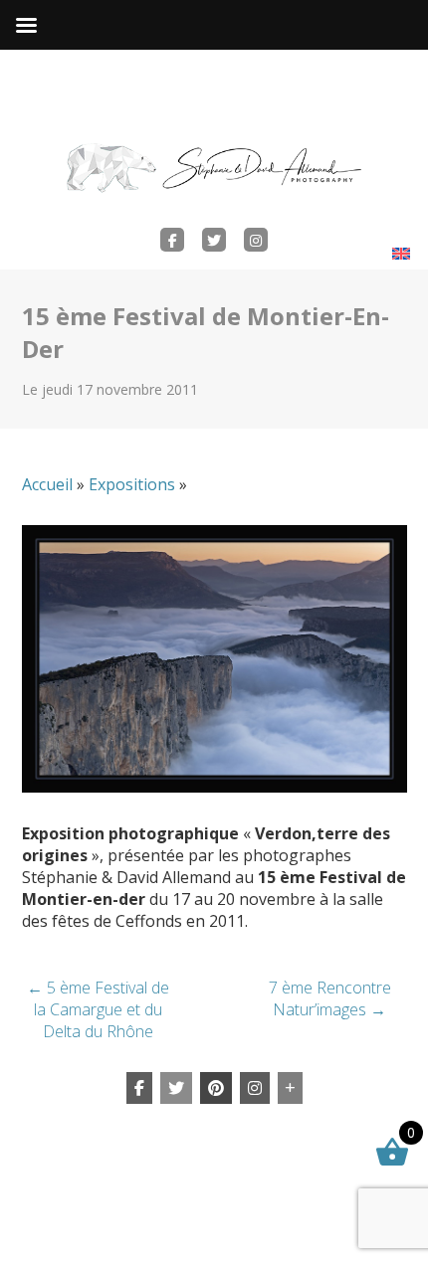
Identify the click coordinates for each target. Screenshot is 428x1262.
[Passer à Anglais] (401, 253)
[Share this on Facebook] (139, 1088)
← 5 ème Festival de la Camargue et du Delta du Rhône (98, 1009)
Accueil (47, 484)
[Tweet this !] (176, 1088)
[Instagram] (255, 1088)
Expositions (132, 484)
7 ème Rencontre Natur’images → (330, 998)
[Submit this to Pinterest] (216, 1088)
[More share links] (290, 1088)
